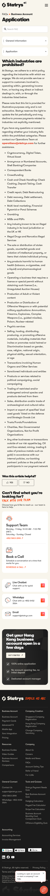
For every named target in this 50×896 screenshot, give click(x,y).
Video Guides (8, 754)
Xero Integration (9, 733)
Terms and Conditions (12, 872)
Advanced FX (8, 725)
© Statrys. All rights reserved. (15, 868)
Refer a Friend (32, 771)
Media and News (33, 758)
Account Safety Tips (35, 767)
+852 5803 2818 (9, 796)
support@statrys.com (12, 791)
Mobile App (7, 729)
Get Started (14, 655)
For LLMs (30, 775)
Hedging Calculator (34, 801)
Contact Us (7, 787)
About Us (30, 750)
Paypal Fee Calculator (36, 805)
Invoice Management (11, 839)
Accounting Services (11, 835)
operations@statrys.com (18, 143)
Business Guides (9, 750)
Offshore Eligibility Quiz (36, 823)
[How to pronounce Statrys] (25, 2)
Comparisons (8, 765)
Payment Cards (9, 721)
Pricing (5, 738)
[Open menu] (46, 5)
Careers (29, 754)
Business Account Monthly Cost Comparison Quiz (33, 816)
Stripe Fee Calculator (35, 809)
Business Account (22, 14)
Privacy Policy (39, 868)
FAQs (28, 762)
